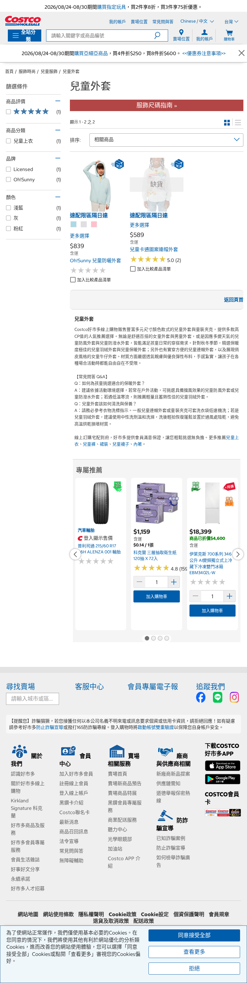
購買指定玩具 (111, 7)
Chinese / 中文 (194, 21)
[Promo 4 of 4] (166, 638)
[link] (97, 208)
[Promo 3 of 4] (160, 638)
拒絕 (194, 968)
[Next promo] (238, 554)
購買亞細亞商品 (91, 53)
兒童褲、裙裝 (95, 444)
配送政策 (143, 921)
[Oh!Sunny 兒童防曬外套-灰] (84, 225)
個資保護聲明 (189, 914)
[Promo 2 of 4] (153, 638)
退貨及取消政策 (111, 921)
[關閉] (242, 53)
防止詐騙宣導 (49, 727)
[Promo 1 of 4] (146, 638)
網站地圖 (28, 914)
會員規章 (219, 914)
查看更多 (194, 951)
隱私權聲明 (91, 914)
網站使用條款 (58, 914)
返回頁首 (233, 300)
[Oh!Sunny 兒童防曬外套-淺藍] (74, 225)
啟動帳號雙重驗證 (156, 727)
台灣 (228, 21)
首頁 (9, 71)
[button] (161, 35)
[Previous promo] (75, 554)
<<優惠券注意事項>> (203, 53)
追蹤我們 (210, 686)
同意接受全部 (194, 935)
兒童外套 (71, 71)
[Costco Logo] (23, 20)
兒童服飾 (49, 71)
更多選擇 (79, 236)
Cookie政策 (122, 914)
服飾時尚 (27, 71)
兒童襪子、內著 (127, 444)
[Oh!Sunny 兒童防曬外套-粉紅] (94, 225)
